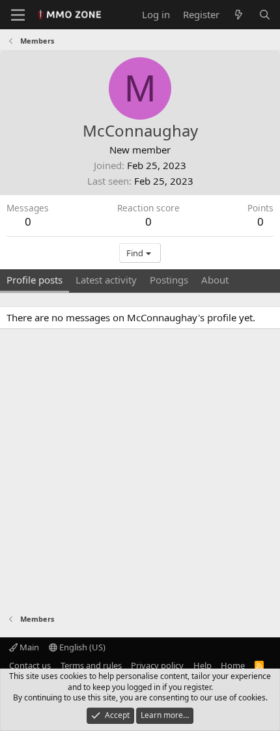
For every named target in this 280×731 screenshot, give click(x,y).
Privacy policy (157, 665)
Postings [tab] (169, 279)
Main (28, 647)
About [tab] (215, 279)
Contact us (30, 665)
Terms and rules (91, 665)
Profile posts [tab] (35, 279)
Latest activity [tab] (106, 279)
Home (233, 665)
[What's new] (238, 15)
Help (202, 665)
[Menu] (18, 15)
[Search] (264, 15)
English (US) (81, 647)
